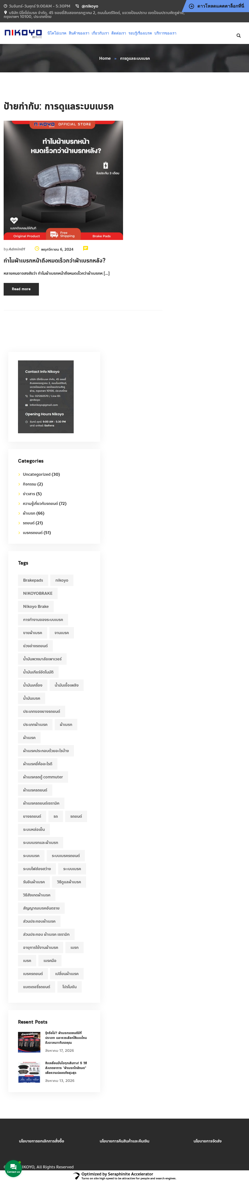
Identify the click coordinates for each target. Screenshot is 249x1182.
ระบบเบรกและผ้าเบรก (40, 843)
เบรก (75, 947)
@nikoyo (90, 6)
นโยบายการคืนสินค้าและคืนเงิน (124, 1141)
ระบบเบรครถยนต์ (66, 856)
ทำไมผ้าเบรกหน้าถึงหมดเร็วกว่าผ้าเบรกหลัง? (55, 260)
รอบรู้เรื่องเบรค (140, 33)
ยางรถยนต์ (32, 816)
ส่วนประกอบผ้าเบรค (39, 921)
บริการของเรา (165, 33)
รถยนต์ (29, 523)
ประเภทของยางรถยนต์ (41, 711)
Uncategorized (37, 474)
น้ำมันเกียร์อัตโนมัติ (38, 672)
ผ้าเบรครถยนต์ (35, 790)
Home (105, 58)
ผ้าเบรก (29, 513)
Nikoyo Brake (36, 607)
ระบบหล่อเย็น (34, 829)
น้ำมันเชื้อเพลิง (67, 685)
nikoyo (61, 580)
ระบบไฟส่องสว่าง (37, 869)
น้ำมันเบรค (31, 698)
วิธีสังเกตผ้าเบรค (36, 895)
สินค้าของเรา (79, 33)
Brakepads (33, 580)
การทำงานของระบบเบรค (43, 620)
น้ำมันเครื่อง (32, 685)
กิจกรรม (29, 484)
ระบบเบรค (31, 856)
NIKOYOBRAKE (38, 593)
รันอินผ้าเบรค (34, 882)
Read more (21, 289)
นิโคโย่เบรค (56, 33)
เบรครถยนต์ (33, 533)
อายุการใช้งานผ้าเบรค (40, 947)
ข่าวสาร (29, 494)
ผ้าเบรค (29, 738)
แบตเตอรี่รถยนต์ (36, 987)
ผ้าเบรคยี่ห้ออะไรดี (37, 764)
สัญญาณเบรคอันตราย (41, 908)
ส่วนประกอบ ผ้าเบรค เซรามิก (46, 934)
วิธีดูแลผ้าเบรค (69, 882)
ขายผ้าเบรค (32, 633)
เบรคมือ (50, 961)
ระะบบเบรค (72, 869)
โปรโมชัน (69, 987)
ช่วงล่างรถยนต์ (35, 646)
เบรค (27, 961)
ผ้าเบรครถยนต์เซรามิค (41, 803)
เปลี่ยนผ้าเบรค (67, 974)
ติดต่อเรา (118, 33)
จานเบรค (61, 633)
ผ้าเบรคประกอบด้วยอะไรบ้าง (46, 751)
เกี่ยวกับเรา (100, 33)
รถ (55, 816)
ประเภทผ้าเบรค (35, 725)
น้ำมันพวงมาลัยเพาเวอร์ (42, 659)
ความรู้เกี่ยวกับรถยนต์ (40, 504)
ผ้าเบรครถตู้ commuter (43, 777)
